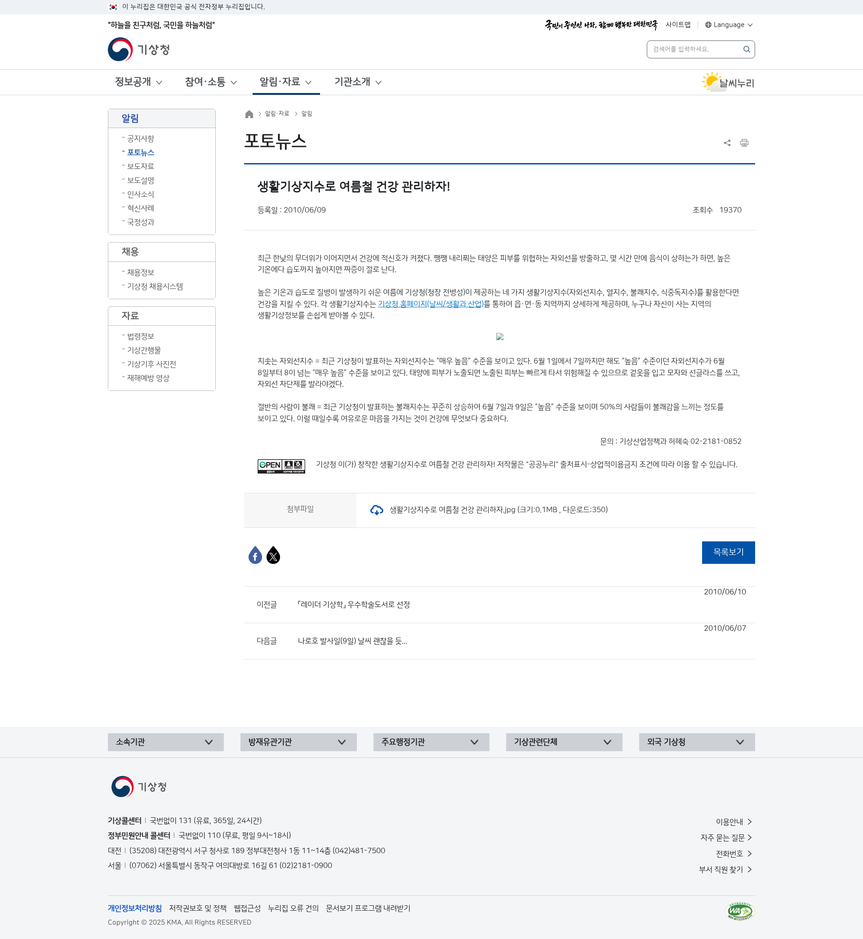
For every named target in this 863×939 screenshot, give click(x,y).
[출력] (744, 143)
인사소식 (140, 194)
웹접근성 (247, 908)
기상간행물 (144, 350)
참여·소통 (205, 82)
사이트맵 (678, 25)
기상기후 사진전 (151, 364)
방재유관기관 (270, 742)
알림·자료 (280, 82)
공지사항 (140, 139)
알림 (307, 114)
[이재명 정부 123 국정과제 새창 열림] (601, 25)
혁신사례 (140, 208)
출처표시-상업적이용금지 (599, 465)
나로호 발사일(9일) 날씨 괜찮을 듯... (522, 635)
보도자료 (140, 167)
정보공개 (133, 82)
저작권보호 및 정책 (198, 908)
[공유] (727, 143)
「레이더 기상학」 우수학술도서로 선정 (522, 598)
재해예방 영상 (148, 378)
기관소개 (352, 82)
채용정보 (140, 273)
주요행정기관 (403, 742)
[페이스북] (255, 555)
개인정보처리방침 (135, 908)
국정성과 (140, 222)
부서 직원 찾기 (722, 870)
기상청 (326, 465)
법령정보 (140, 336)
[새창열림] (728, 82)
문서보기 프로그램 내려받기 (368, 908)
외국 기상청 (666, 742)
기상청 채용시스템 (155, 287)
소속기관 (130, 742)
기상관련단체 (535, 742)
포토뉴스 (140, 153)
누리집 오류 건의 (293, 908)
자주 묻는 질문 (723, 838)
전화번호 (730, 854)
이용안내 (730, 822)
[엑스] (273, 555)
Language (729, 25)
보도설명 (140, 181)
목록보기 (728, 552)
